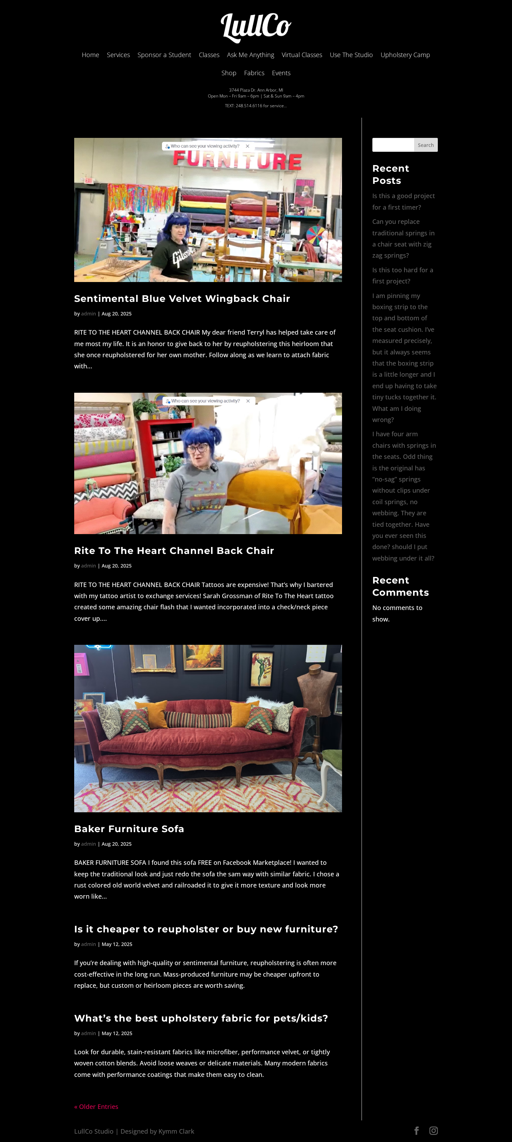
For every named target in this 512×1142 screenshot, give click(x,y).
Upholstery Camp (405, 54)
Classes (209, 54)
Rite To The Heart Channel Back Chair (174, 550)
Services (118, 54)
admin (88, 313)
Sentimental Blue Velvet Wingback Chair (182, 298)
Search (426, 145)
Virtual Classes (302, 54)
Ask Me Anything (250, 54)
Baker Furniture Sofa (129, 829)
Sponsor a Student (164, 54)
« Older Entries (96, 1106)
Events (281, 73)
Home (90, 54)
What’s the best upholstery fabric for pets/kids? (201, 1018)
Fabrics (254, 73)
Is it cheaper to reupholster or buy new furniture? (206, 929)
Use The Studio (351, 54)
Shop (229, 73)
